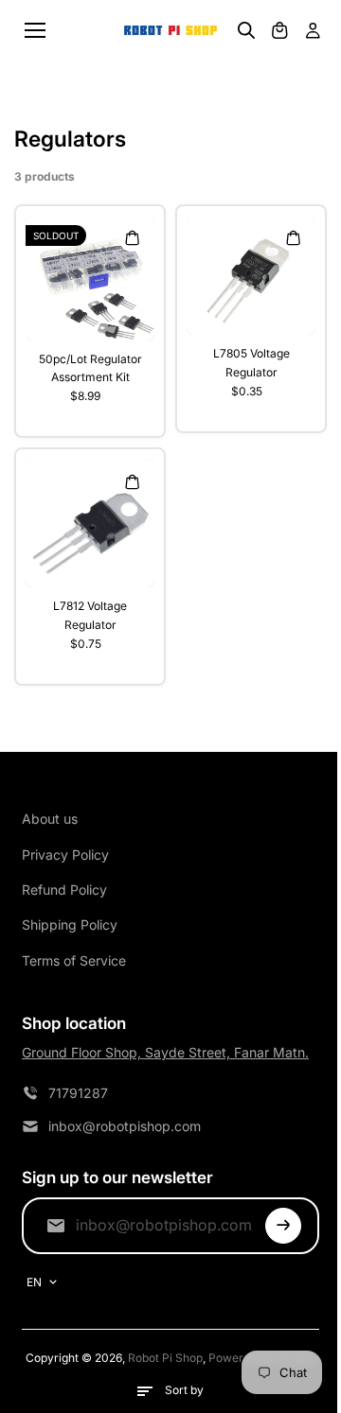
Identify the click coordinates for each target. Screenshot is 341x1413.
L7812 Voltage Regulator (90, 615)
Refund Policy (64, 889)
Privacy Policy (65, 854)
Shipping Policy (69, 924)
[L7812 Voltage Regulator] (90, 523)
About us (50, 819)
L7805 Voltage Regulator (251, 362)
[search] (246, 30)
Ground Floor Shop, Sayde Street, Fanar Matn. (165, 1052)
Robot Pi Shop (165, 1358)
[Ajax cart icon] (279, 30)
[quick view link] (131, 238)
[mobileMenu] (35, 30)
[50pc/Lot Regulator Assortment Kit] (90, 278)
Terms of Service (74, 960)
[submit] (283, 1226)
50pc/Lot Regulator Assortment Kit (90, 368)
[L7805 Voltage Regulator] (251, 276)
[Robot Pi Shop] (170, 31)
